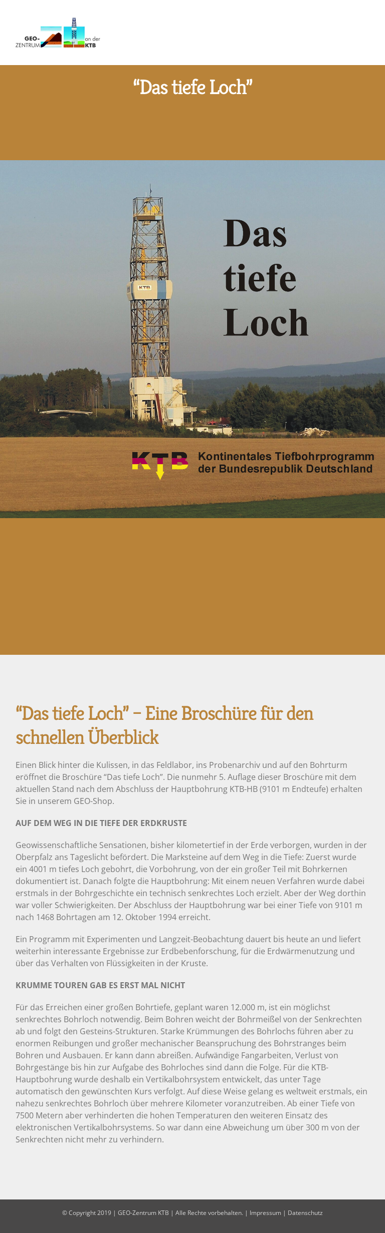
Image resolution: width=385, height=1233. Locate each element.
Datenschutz (305, 1212)
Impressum (265, 1212)
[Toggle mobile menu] (366, 32)
